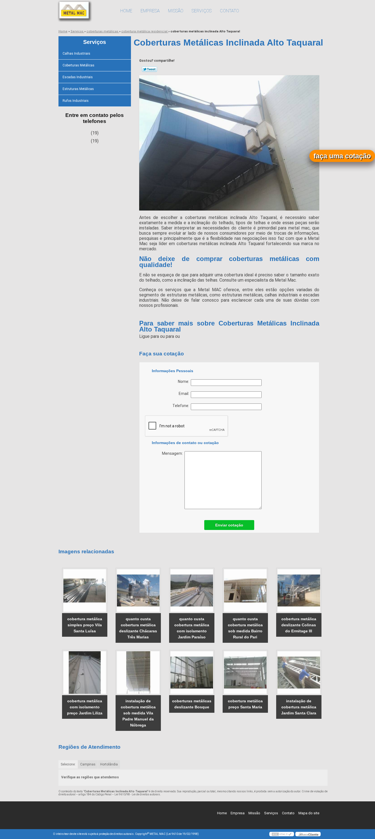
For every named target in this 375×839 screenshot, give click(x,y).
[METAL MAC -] (84, 11)
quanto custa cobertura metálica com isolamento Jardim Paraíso (191, 628)
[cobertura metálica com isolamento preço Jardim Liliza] (84, 672)
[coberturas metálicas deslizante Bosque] (191, 672)
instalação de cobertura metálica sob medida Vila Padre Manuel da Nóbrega (138, 713)
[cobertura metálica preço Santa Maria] (245, 672)
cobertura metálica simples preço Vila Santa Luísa (84, 625)
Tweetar (149, 69)
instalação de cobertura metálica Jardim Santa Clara (298, 707)
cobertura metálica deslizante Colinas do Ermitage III (298, 625)
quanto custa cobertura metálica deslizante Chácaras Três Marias (138, 628)
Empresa (150, 10)
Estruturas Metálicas (78, 89)
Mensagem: (173, 453)
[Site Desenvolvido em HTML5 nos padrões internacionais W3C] (281, 834)
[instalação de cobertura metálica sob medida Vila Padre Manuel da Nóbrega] (138, 672)
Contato (229, 10)
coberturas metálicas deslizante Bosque (191, 704)
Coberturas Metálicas (78, 65)
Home (126, 10)
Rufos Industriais (76, 101)
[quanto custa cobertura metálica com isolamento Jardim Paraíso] (191, 590)
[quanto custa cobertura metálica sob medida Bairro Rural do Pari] (245, 590)
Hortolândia (109, 764)
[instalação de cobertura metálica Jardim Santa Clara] (298, 672)
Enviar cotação (229, 525)
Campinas (88, 764)
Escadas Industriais (78, 77)
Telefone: (181, 405)
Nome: (184, 381)
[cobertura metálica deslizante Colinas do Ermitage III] (298, 590)
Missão (175, 10)
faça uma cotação (342, 156)
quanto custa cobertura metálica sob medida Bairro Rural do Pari (245, 628)
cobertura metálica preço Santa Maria (245, 704)
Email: (185, 393)
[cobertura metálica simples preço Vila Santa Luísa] (84, 590)
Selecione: (68, 764)
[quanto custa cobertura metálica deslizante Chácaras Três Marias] (138, 590)
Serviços (202, 10)
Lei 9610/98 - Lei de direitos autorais (137, 794)
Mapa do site (308, 813)
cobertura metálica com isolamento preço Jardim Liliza (84, 707)
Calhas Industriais (76, 53)
